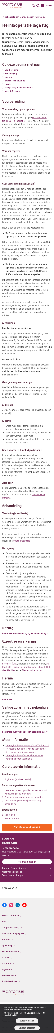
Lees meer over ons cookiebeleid (21, 1010)
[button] (25, 633)
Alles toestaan (27, 1020)
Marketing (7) (10, 1015)
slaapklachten (9, 670)
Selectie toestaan (27, 1027)
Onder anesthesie (21, 541)
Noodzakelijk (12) (14, 1013)
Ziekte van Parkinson (32, 670)
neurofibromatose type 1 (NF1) (36, 667)
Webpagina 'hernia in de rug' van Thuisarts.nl (27, 745)
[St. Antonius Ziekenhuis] (12, 6)
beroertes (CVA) (9, 664)
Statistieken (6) (34, 1013)
